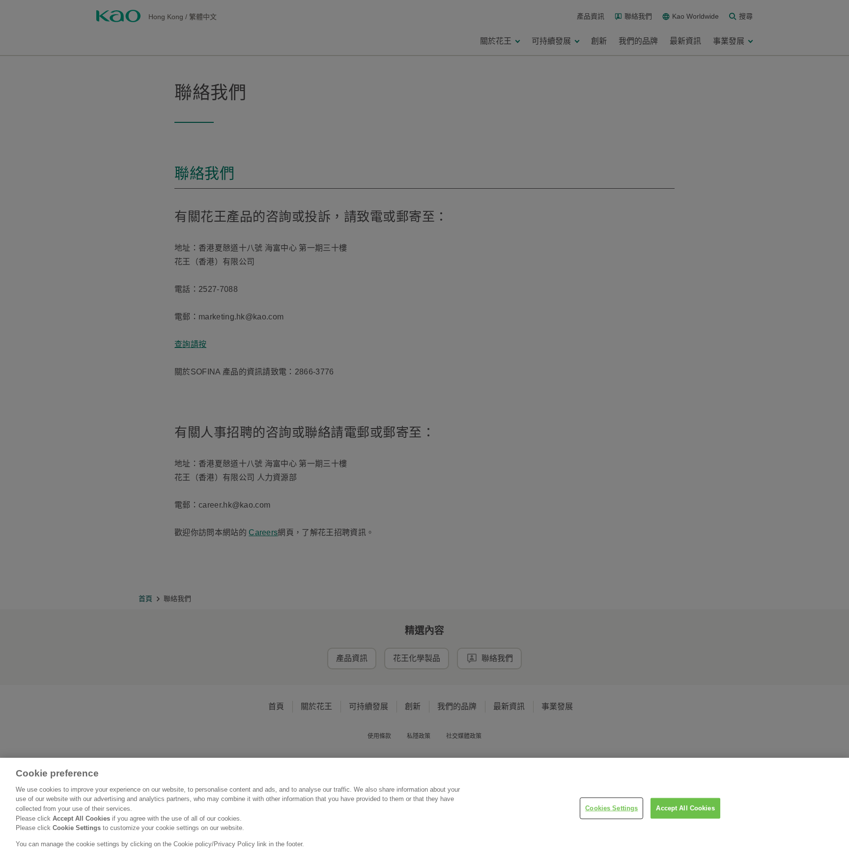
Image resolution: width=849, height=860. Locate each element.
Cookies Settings (611, 808)
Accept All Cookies (685, 808)
